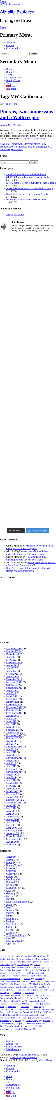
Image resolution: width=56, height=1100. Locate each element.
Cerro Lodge (23, 967)
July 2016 (11, 749)
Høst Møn (43, 987)
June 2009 (11, 822)
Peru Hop (13, 1006)
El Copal (44, 970)
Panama (10, 913)
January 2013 (12, 797)
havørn (50, 981)
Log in (9, 1041)
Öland (19, 1029)
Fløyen (26, 973)
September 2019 (14, 687)
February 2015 (13, 769)
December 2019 (14, 679)
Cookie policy (13, 48)
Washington (6, 1029)
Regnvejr (5, 1012)
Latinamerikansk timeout (38, 995)
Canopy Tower (25, 964)
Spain (3, 144)
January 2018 (12, 732)
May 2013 (11, 785)
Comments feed (14, 1046)
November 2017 (14, 735)
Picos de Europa (18, 146)
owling (38, 1004)
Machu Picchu (21, 998)
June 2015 (11, 766)
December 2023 (14, 654)
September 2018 (14, 713)
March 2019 (12, 696)
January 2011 (12, 816)
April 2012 (11, 811)
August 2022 (12, 665)
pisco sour (26, 1006)
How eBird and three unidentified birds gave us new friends (27, 552)
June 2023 (11, 657)
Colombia (11, 871)
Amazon (5, 956)
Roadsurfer (41, 146)
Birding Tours (13, 80)
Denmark (10, 882)
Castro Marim (7, 967)
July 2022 (11, 668)
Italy (8, 899)
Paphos (48, 1004)
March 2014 (12, 783)
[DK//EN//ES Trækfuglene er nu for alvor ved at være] (28, 363)
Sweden (10, 929)
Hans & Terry (13, 568)
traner (31, 1023)
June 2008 (11, 844)
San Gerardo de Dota (10, 1018)
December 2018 (14, 704)
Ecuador (10, 885)
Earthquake (18, 970)
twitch (18, 1026)
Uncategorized (13, 941)
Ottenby (27, 1004)
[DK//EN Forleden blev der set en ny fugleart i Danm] (28, 253)
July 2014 (11, 777)
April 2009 (11, 827)
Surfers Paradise (8, 1023)
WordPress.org (13, 1049)
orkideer (16, 1004)
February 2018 (13, 729)
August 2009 (12, 819)
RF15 (38, 1012)
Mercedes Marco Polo (34, 144)
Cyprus (9, 876)
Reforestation (46, 1009)
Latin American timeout (17, 901)
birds (8, 144)
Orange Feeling (37, 1001)
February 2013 (13, 794)
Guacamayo (37, 981)
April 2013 (11, 788)
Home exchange (23, 984)
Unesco (28, 1026)
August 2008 (12, 841)
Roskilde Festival (9, 1015)
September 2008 (14, 839)
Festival (15, 973)
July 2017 (11, 743)
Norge (23, 1001)
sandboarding (36, 1015)
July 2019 (11, 693)
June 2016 (11, 752)
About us (10, 42)
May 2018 (11, 724)
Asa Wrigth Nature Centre (36, 956)
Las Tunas (31, 992)
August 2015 (12, 760)
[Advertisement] (28, 610)
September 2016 (14, 746)
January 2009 (12, 833)
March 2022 (12, 673)
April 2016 (11, 755)
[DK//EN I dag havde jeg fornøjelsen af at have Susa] (28, 421)
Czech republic (13, 879)
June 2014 (11, 780)
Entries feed (12, 1043)
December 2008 (14, 836)
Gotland (40, 978)
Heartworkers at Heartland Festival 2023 (26, 199)
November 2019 (14, 682)
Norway (10, 910)
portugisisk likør (8, 1009)
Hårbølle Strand (28, 987)
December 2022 (14, 662)
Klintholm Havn (45, 990)
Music (9, 904)
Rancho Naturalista (28, 1009)
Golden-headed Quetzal (11, 978)
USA (8, 943)
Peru (8, 915)
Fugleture (5, 976)
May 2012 (11, 808)
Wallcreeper (17, 149)
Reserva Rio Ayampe (22, 1012)
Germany (10, 893)
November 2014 (14, 771)
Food (8, 890)
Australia (10, 859)
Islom (4, 990)
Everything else (13, 77)
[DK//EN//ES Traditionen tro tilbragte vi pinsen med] (28, 330)
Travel (9, 74)
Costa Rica (11, 873)
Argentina (11, 857)
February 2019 (13, 699)
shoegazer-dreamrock (42, 1018)
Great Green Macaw (10, 981)
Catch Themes (46, 1060)
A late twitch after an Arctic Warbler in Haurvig (29, 188)
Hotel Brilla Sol (41, 984)
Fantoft (4, 973)
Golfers (29, 978)
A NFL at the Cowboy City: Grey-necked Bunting (31, 182)
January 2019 (12, 701)
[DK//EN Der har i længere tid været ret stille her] (28, 295)
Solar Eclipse (12, 924)
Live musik (6, 998)
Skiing (20, 1020)
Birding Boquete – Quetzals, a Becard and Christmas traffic (31, 564)
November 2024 (14, 648)
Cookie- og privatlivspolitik (23, 1057)
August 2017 (12, 741)
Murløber (4, 146)
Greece (9, 896)
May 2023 (11, 659)
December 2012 (14, 799)
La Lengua (6, 992)
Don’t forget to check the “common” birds (27, 194)
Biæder (4, 962)
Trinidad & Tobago (15, 935)
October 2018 (13, 710)
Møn (8, 907)
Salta (24, 1015)
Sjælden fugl (7, 1020)
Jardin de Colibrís (27, 990)
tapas (21, 1023)
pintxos (31, 146)
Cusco (35, 967)
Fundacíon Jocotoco (23, 976)
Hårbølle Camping (9, 987)
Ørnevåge (29, 1029)
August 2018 (12, 715)
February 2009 (13, 830)
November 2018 (14, 707)
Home (9, 69)
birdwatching (27, 959)
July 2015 (11, 763)
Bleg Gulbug (18, 962)
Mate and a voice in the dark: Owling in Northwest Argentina (30, 547)
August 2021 (12, 676)
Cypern (45, 967)
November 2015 (14, 757)
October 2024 (13, 651)
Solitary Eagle (34, 1020)
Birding (10, 72)
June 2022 (11, 671)
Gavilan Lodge (42, 976)
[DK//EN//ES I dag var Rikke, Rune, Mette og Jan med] (28, 491)
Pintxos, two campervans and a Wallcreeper (26, 114)
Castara (38, 964)
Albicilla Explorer (17, 12)
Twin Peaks (6, 1026)
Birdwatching (42, 959)
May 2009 (11, 825)
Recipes (10, 921)
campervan (17, 144)
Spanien (48, 1020)
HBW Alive (6, 984)
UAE (9, 938)
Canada (10, 868)
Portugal (10, 918)
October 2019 (13, 685)
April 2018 (11, 727)
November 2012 (14, 802)
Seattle (26, 1018)
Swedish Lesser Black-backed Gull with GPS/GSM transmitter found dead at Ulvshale (28, 175)
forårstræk (38, 973)
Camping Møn (33, 962)
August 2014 (12, 774)
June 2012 (11, 805)
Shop (8, 83)
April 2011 (11, 813)
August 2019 (12, 690)
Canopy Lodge (8, 964)
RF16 (47, 1012)
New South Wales (9, 1001)
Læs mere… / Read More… (33, 138)
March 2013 (12, 791)
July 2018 (11, 718)
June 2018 (11, 721)
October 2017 (13, 738)
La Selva (19, 992)
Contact (10, 45)
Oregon (4, 1004)
